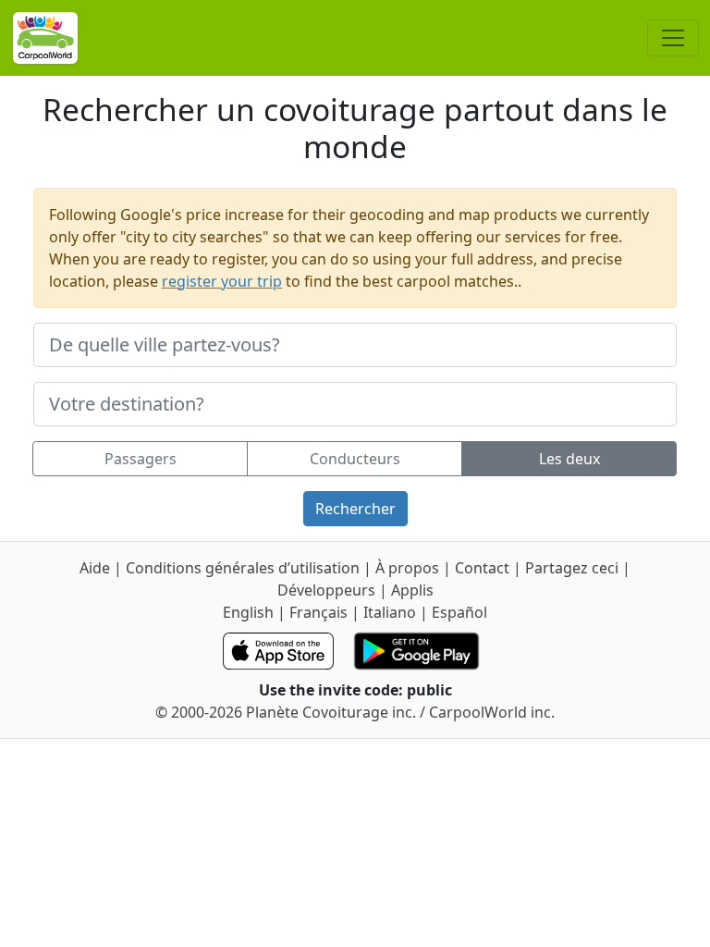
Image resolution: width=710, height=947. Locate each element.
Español (459, 612)
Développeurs (326, 590)
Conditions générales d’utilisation (243, 568)
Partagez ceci (571, 568)
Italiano (389, 612)
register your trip (222, 281)
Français (318, 612)
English (248, 612)
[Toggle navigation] (673, 37)
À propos (407, 568)
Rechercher (355, 508)
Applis (412, 590)
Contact (484, 568)
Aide (97, 568)
